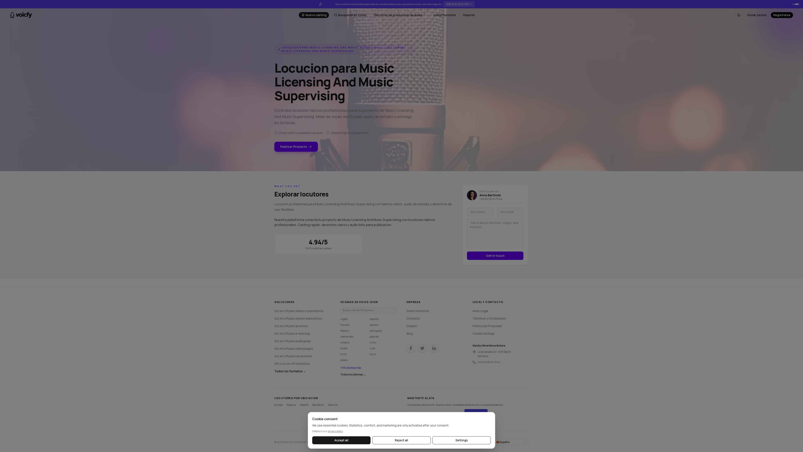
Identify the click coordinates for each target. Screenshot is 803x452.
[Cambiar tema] (738, 15)
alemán (374, 325)
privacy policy (335, 431)
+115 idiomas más (350, 368)
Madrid (304, 405)
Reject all (401, 440)
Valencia (333, 405)
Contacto (413, 318)
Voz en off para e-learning (292, 333)
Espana (291, 405)
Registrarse (781, 15)
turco (373, 354)
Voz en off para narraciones (293, 356)
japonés (374, 336)
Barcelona (318, 405)
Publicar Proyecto (293, 147)
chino (373, 342)
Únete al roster (457, 4)
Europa (278, 405)
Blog (410, 333)
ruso (372, 348)
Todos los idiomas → (353, 374)
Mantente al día (420, 398)
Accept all (341, 440)
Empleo (412, 326)
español (374, 319)
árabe (343, 348)
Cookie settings (484, 333)
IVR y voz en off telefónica (292, 364)
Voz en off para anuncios (291, 326)
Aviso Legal (480, 311)
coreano (345, 342)
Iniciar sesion (757, 15)
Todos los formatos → (290, 371)
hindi (343, 354)
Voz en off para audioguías (292, 341)
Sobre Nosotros (418, 311)
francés (344, 325)
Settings (461, 440)
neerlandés (346, 336)
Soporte (469, 15)
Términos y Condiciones (489, 318)
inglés (343, 319)
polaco (344, 360)
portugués (376, 331)
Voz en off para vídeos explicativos (298, 318)
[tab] (793, 4)
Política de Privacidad (487, 326)
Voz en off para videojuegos (293, 349)
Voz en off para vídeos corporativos (299, 311)
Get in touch (495, 256)
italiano (344, 331)
